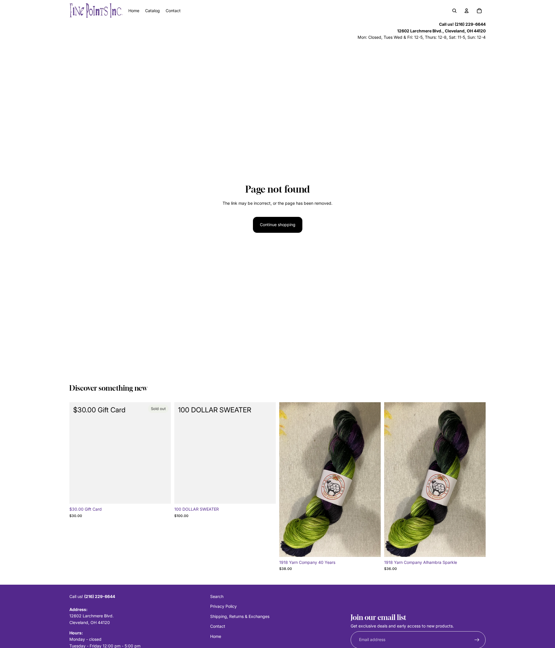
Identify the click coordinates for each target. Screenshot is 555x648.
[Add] (267, 495)
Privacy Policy (223, 606)
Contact (217, 626)
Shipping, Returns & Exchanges (239, 616)
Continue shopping (277, 224)
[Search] (454, 10)
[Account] (466, 10)
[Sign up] (477, 640)
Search (216, 596)
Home (215, 636)
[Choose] (372, 548)
